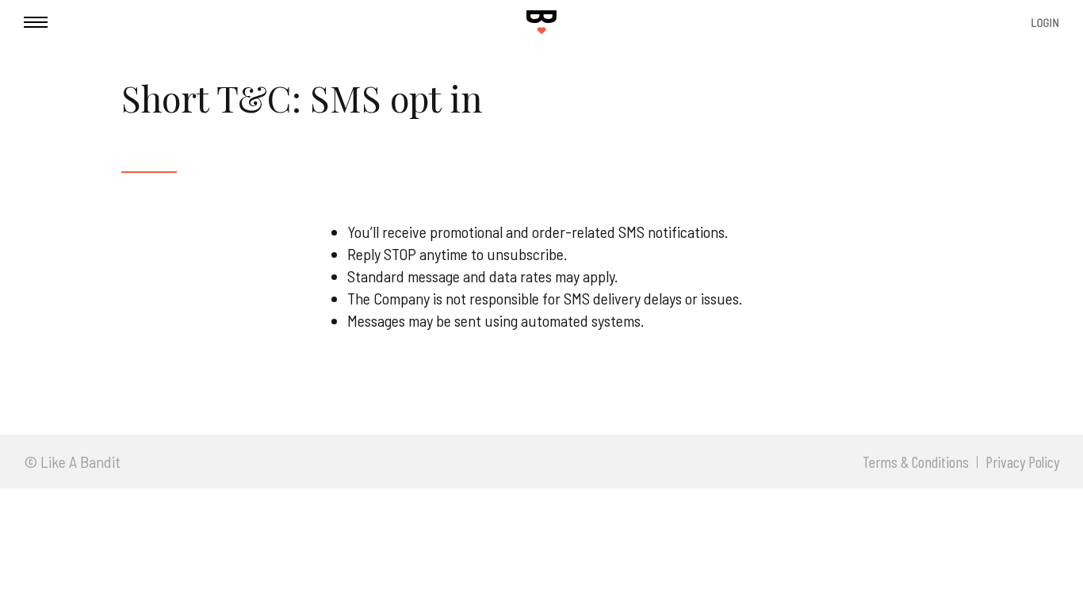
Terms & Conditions (916, 462)
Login (1045, 23)
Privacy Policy (1022, 462)
